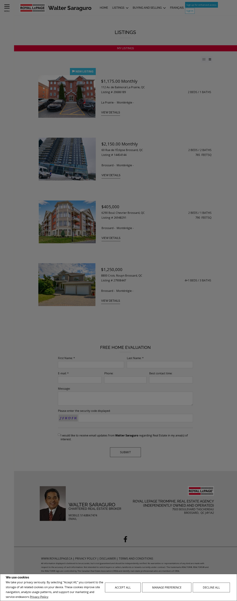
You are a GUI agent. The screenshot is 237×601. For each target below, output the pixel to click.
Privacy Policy (39, 597)
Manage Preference (166, 587)
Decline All (211, 587)
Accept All (123, 587)
